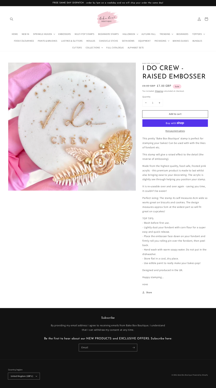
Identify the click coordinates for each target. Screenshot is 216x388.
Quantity (146, 96)
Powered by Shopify (200, 375)
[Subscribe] (133, 347)
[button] (11, 19)
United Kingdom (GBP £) (22, 376)
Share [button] (149, 292)
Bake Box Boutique (185, 375)
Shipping (159, 91)
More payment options (175, 130)
